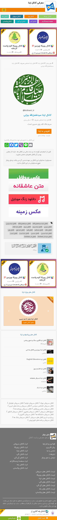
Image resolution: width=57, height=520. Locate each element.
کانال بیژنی (47, 227)
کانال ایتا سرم (37, 227)
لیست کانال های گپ (47, 482)
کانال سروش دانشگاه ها (44, 414)
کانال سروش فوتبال (15, 403)
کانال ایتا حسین (46, 233)
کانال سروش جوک (46, 403)
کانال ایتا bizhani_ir (44, 236)
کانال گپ (33, 21)
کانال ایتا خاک (17, 227)
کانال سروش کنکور (15, 411)
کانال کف (29, 230)
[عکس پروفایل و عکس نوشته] (28, 174)
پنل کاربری (50, 447)
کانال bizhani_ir (30, 236)
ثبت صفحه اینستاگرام (19, 461)
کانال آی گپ (21, 21)
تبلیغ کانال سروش (46, 411)
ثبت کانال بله (22, 464)
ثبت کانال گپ (22, 454)
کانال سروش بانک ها (21, 417)
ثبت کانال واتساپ (20, 468)
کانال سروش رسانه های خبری (19, 406)
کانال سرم (27, 227)
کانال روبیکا (47, 16)
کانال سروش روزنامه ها (22, 408)
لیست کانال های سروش (45, 471)
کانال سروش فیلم (31, 403)
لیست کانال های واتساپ (45, 492)
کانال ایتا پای (20, 230)
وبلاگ (34, 250)
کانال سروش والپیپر (30, 411)
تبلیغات (52, 454)
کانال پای (11, 230)
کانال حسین (35, 233)
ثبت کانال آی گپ (21, 457)
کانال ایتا (31, 16)
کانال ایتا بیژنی (11, 223)
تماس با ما (51, 450)
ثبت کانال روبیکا (21, 447)
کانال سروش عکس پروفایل (43, 408)
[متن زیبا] (28, 186)
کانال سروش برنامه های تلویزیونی (41, 420)
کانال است (13, 233)
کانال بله (5, 16)
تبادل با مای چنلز (48, 457)
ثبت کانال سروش (21, 443)
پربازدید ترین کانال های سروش (41, 417)
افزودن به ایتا (44, 131)
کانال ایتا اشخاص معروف (28, 63)
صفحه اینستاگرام (47, 21)
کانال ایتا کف (39, 230)
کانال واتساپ (7, 21)
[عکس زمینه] (28, 212)
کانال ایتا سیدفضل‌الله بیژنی (37, 115)
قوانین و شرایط (49, 443)
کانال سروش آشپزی (26, 414)
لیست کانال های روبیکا (46, 475)
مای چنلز (49, 63)
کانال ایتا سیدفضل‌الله (40, 223)
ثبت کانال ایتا (22, 450)
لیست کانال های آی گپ (45, 485)
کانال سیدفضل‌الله (24, 223)
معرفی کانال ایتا (36, 3)
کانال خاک (48, 230)
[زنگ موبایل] (28, 199)
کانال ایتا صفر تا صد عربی (28, 319)
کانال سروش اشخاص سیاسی (42, 406)
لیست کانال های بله (47, 488)
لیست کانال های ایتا (47, 478)
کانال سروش (16, 16)
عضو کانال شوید (28, 322)
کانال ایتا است (24, 233)
